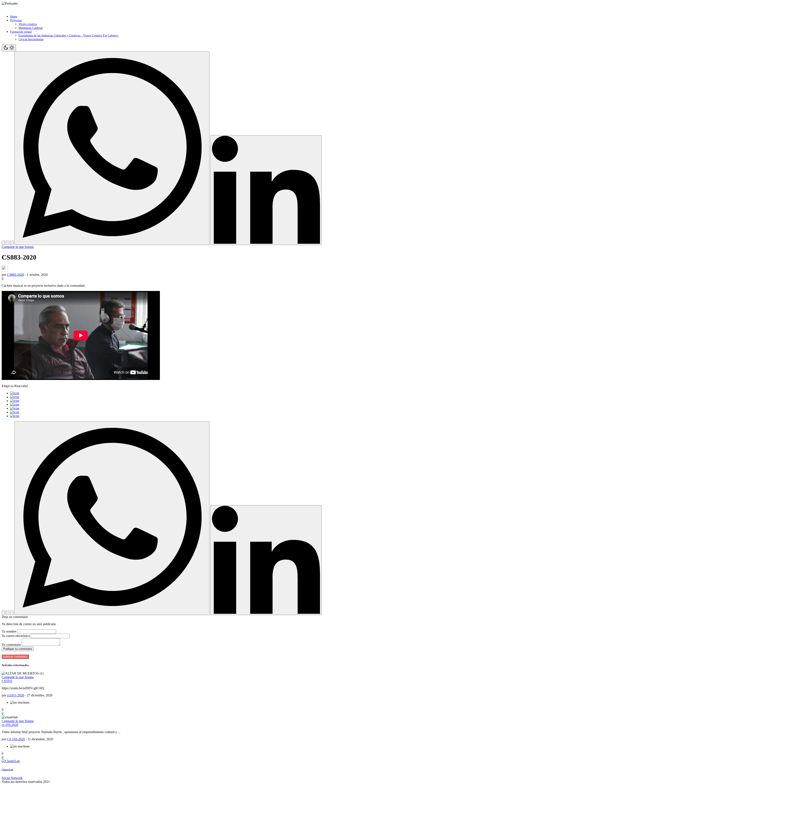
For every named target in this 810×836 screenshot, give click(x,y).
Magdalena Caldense (31, 28)
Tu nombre (9, 631)
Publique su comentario (17, 648)
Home (13, 16)
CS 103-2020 (16, 739)
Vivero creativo (28, 24)
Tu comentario (11, 644)
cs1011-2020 (15, 695)
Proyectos (16, 20)
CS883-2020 (15, 274)
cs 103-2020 (10, 725)
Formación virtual (21, 31)
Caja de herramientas (31, 39)
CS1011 (7, 681)
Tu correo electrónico (16, 636)
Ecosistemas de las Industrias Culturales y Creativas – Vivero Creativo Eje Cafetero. (69, 35)
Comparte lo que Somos (18, 247)
